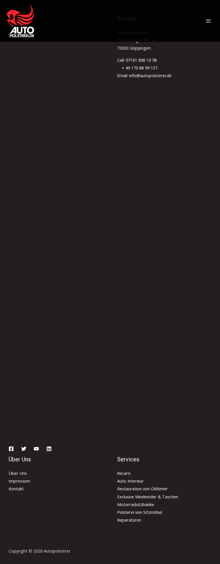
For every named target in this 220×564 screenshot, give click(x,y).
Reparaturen (129, 520)
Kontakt (16, 488)
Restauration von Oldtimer (142, 488)
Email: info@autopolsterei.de (144, 75)
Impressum (19, 481)
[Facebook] (11, 448)
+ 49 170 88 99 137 (139, 68)
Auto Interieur (130, 481)
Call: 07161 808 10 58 (137, 60)
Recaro (124, 473)
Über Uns (18, 473)
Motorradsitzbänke (135, 504)
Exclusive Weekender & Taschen (147, 496)
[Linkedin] (49, 448)
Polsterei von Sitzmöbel (139, 512)
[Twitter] (23, 448)
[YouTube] (36, 448)
